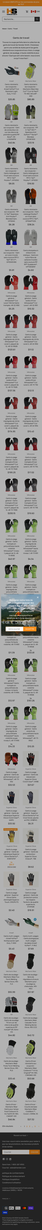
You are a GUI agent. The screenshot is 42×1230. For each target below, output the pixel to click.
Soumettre (29, 629)
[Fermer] (37, 597)
